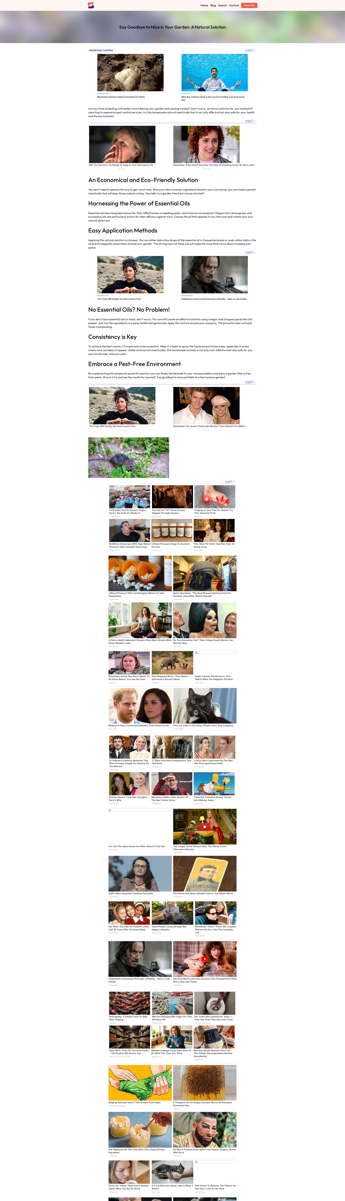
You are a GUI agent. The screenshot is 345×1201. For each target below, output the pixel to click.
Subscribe (249, 5)
